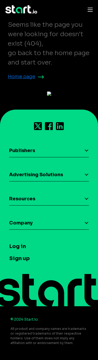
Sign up (19, 258)
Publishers (22, 150)
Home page (21, 76)
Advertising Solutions (36, 175)
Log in (17, 246)
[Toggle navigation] (89, 9)
